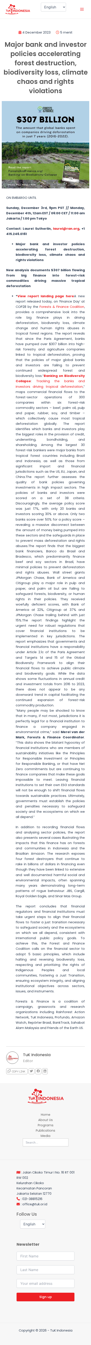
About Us (45, 1120)
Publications (45, 1130)
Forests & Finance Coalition (62, 307)
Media (45, 1136)
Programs (45, 1125)
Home (45, 1114)
